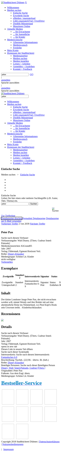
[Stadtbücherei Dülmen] (12, 2)
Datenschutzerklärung (49, 441)
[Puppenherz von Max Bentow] (51, 421)
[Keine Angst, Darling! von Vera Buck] (8, 421)
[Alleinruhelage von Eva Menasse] (8, 403)
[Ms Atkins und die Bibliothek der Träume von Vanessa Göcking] (22, 403)
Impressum (8, 449)
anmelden (5, 80)
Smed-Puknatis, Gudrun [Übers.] (29, 368)
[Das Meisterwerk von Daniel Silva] (22, 421)
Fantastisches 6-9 (9, 357)
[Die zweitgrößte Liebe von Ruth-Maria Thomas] (8, 438)
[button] (56, 209)
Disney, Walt (7, 368)
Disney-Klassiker (16, 254)
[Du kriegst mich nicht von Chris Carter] (36, 421)
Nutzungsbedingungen (12, 444)
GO (31, 74)
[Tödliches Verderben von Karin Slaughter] (22, 438)
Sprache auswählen (10, 82)
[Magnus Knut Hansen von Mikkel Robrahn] (36, 403)
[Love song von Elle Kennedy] (51, 403)
